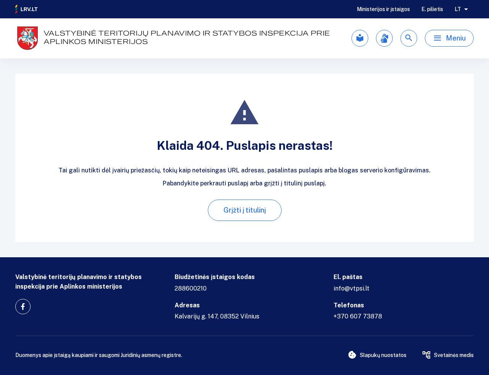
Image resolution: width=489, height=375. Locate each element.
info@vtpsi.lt (351, 288)
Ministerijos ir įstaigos (383, 9)
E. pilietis (432, 9)
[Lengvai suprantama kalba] (359, 38)
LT (458, 9)
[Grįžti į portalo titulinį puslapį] (26, 9)
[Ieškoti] (408, 38)
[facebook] (23, 306)
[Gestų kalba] (384, 38)
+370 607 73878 (358, 316)
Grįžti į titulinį (244, 210)
